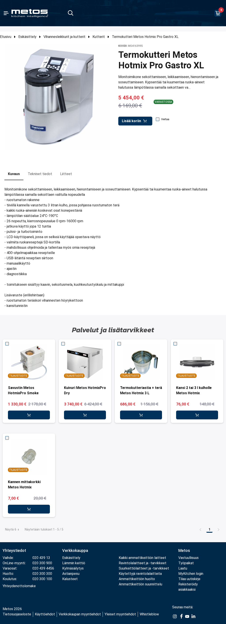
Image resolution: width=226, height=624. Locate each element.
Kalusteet (70, 579)
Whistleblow (149, 614)
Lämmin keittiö (73, 563)
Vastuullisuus (188, 558)
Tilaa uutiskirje (189, 579)
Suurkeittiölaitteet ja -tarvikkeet (144, 568)
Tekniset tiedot (40, 174)
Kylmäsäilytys (73, 568)
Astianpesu (70, 574)
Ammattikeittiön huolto (137, 579)
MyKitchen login (190, 574)
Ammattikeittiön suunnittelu (140, 584)
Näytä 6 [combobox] (10, 529)
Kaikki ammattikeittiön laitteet (142, 558)
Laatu (182, 568)
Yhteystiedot (14, 550)
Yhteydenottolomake (19, 586)
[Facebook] (181, 616)
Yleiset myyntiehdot (120, 614)
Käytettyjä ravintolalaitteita (140, 574)
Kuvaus (14, 174)
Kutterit (98, 37)
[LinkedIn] (193, 616)
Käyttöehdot (45, 614)
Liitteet (66, 174)
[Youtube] (187, 616)
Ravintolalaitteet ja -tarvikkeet (142, 563)
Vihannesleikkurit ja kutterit (64, 37)
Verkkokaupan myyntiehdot (80, 614)
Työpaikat (186, 563)
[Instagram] (174, 616)
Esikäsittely (27, 37)
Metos (184, 550)
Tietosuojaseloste (17, 614)
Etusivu (5, 37)
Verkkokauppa (75, 550)
